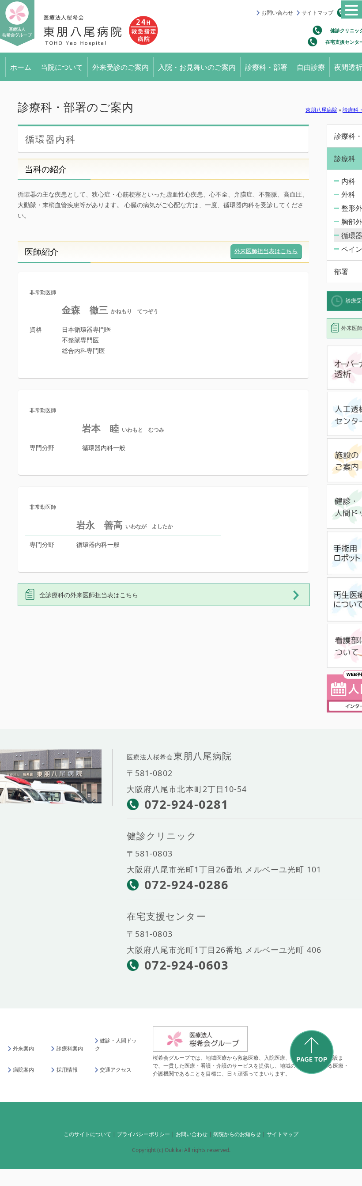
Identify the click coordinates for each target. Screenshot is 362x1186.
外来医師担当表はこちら (266, 247)
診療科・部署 (266, 65)
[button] (351, 9)
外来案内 (23, 1045)
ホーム (20, 65)
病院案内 (23, 1066)
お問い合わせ (277, 12)
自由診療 (311, 65)
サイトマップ (317, 12)
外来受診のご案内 (120, 65)
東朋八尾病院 (321, 106)
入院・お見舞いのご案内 (197, 65)
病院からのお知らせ (237, 1131)
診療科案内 (70, 1045)
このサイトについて (87, 1131)
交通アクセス (116, 1066)
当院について (62, 65)
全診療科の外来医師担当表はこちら (88, 591)
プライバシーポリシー (143, 1131)
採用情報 (67, 1066)
